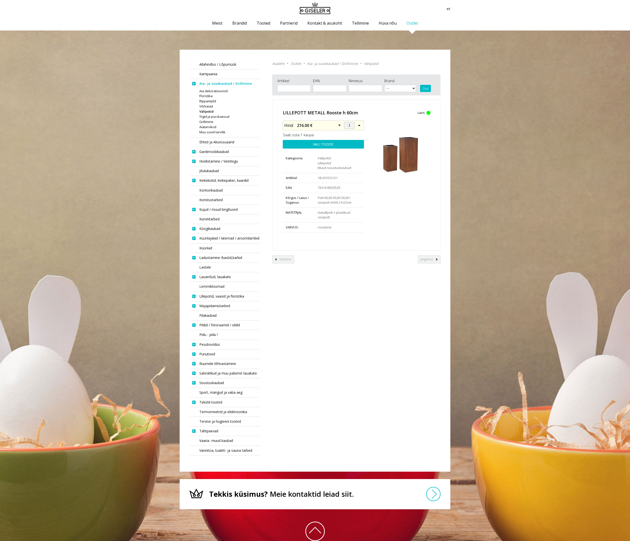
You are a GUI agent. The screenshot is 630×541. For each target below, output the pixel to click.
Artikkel (283, 80)
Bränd (389, 80)
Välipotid (371, 63)
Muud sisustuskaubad (334, 167)
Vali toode (323, 144)
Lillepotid (324, 163)
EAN (316, 80)
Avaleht (278, 63)
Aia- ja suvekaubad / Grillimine (332, 63)
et (448, 8)
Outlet (296, 63)
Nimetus (356, 80)
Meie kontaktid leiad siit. (281, 494)
